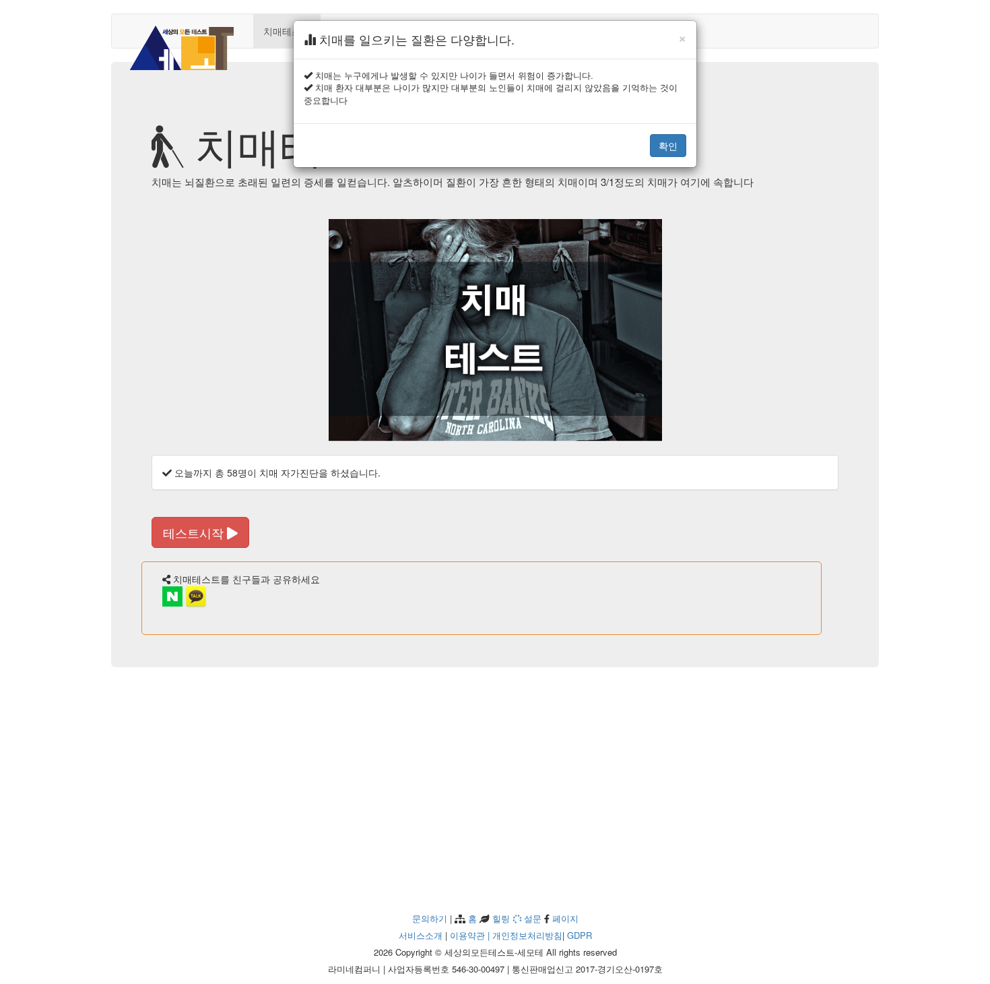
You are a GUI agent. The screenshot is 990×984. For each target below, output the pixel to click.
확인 (668, 145)
